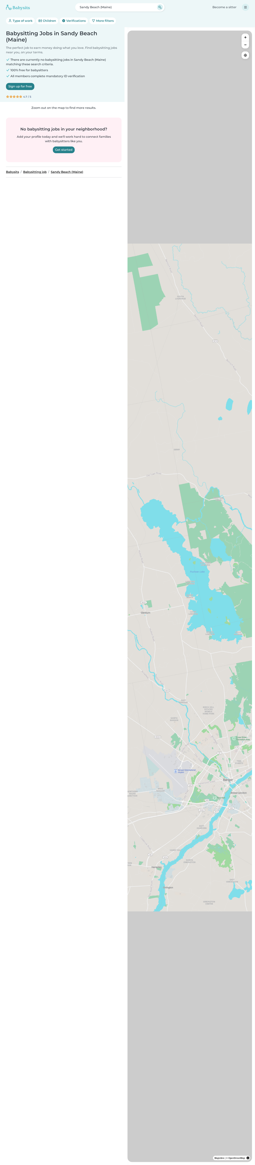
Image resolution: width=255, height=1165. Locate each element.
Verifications (76, 21)
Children (49, 21)
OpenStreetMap (236, 1158)
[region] (190, 596)
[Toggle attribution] (248, 1158)
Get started (63, 150)
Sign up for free (20, 86)
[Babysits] (18, 7)
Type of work (22, 21)
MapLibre (219, 1158)
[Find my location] (245, 55)
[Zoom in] (245, 37)
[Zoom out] (245, 44)
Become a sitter (224, 7)
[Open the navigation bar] (245, 7)
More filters (104, 21)
